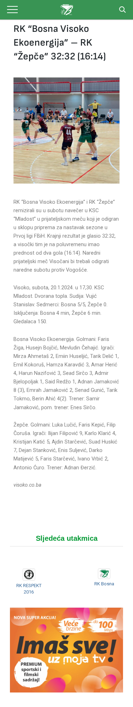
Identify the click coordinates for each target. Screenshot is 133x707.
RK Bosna (104, 583)
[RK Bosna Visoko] (66, 10)
